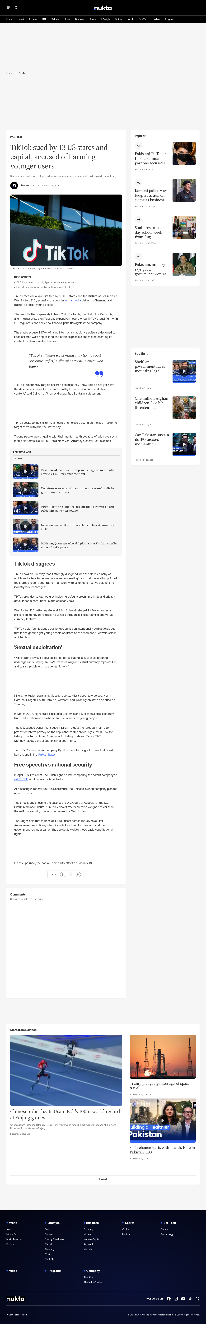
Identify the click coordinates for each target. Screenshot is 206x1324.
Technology (167, 1234)
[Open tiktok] (190, 1299)
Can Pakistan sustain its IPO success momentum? (152, 440)
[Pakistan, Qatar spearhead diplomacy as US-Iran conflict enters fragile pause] (25, 545)
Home (9, 19)
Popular (33, 19)
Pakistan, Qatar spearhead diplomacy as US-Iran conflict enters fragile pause (79, 545)
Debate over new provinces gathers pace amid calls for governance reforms (78, 490)
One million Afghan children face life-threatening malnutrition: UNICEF (151, 403)
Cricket (126, 1229)
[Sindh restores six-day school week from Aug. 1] (184, 226)
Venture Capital (91, 1239)
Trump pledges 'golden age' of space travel (160, 1086)
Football (126, 1234)
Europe (10, 1244)
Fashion (49, 1234)
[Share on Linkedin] (78, 874)
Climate (165, 1229)
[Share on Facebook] (62, 874)
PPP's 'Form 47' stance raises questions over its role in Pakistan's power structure (77, 509)
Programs (169, 19)
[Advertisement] (103, 106)
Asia (8, 1229)
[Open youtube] (183, 1299)
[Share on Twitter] (70, 874)
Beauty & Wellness (54, 1239)
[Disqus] (66, 947)
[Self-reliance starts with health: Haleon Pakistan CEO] (163, 1120)
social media (73, 300)
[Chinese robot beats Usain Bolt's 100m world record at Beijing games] (66, 1069)
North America (13, 1239)
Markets (88, 1249)
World (131, 19)
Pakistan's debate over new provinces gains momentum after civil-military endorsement (79, 472)
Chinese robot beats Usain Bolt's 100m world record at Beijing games (65, 1114)
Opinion (119, 19)
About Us (88, 1277)
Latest (21, 19)
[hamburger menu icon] (8, 8)
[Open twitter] (198, 1299)
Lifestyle (105, 19)
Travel (48, 1244)
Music (48, 1254)
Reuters (25, 185)
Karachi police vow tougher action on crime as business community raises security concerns (151, 195)
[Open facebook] (169, 1299)
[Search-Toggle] (16, 8)
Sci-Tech (143, 19)
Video (157, 19)
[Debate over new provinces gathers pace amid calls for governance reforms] (25, 489)
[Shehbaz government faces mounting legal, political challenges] (184, 370)
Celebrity (49, 1249)
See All (103, 1179)
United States (47, 754)
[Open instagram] (176, 1299)
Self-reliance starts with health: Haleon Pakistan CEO (162, 1150)
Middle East (12, 1234)
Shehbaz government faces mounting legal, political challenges (151, 366)
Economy (88, 1229)
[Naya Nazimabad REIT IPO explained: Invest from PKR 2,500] (25, 526)
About (24, 1315)
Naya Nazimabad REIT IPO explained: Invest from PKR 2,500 (77, 527)
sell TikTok (21, 779)
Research (89, 1244)
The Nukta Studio (93, 1282)
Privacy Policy (12, 1315)
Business (79, 19)
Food (47, 1229)
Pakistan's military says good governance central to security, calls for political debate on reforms (151, 269)
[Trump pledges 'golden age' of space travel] (163, 1056)
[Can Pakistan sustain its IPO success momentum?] (184, 443)
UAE (44, 19)
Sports (92, 19)
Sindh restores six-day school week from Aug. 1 (150, 232)
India (67, 19)
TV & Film (49, 1259)
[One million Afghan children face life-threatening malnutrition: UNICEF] (184, 407)
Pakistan (56, 19)
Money (87, 1234)
